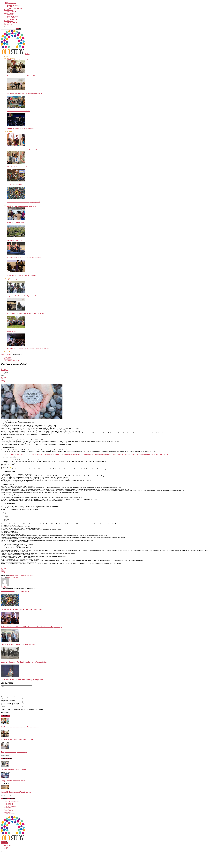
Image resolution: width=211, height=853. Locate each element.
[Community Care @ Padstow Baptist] (5, 766)
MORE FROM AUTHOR (21, 591)
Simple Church (12, 19)
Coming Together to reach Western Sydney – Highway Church (23, 202)
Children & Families (13, 5)
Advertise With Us (9, 845)
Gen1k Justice (8, 21)
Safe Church (11, 11)
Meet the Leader (13, 7)
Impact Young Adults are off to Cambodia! (18, 111)
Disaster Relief (12, 22)
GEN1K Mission (9, 13)
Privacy (6, 847)
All (8, 59)
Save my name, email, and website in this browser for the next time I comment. (22, 709)
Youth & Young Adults (14, 8)
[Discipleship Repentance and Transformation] (5, 789)
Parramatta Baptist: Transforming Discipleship (21, 575)
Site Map (6, 848)
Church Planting (12, 16)
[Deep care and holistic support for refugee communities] (16, 292)
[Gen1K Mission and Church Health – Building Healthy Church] (10, 676)
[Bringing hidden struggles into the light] (5, 748)
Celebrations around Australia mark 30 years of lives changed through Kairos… (28, 348)
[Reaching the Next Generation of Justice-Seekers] (16, 125)
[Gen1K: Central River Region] (16, 236)
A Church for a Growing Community (16, 222)
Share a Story (8, 24)
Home (2, 354)
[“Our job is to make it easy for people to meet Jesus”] (10, 641)
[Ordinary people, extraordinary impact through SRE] (16, 72)
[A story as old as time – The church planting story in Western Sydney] (10, 659)
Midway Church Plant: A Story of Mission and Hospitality (22, 275)
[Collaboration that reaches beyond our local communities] (5, 723)
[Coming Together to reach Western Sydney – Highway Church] (16, 198)
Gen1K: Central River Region (14, 240)
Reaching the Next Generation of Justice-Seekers (20, 128)
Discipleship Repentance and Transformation (16, 792)
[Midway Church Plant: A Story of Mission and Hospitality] (16, 272)
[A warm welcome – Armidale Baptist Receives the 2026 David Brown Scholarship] (16, 310)
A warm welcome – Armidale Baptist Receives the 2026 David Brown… (25, 313)
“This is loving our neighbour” (15, 184)
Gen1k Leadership (10, 3)
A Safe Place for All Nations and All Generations (20, 166)
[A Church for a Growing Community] (16, 219)
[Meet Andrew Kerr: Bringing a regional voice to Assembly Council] (16, 90)
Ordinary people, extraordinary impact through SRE (21, 75)
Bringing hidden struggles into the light (14, 752)
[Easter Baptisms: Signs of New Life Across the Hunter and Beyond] (16, 254)
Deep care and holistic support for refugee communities (22, 296)
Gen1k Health (8, 10)
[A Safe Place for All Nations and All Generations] (16, 163)
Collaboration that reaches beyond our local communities (20, 727)
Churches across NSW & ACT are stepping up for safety (22, 149)
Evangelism (11, 18)
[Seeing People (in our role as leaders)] (5, 777)
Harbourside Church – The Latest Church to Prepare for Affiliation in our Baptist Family (31, 627)
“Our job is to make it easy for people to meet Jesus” (18, 644)
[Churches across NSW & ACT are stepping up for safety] (16, 145)
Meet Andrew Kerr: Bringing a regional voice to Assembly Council (24, 93)
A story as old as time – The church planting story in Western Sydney (24, 662)
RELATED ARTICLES (7, 591)
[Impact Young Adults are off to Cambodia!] (16, 107)
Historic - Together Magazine (11, 360)
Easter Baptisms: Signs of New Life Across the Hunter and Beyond (24, 257)
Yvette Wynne (4, 370)
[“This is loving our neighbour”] (16, 181)
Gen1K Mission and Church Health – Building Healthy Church (22, 680)
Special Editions (8, 359)
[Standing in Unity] (16, 327)
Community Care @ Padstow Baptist (13, 769)
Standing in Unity (11, 331)
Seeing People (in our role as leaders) (13, 781)
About (6, 2)
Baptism (10, 14)
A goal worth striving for (13, 577)
